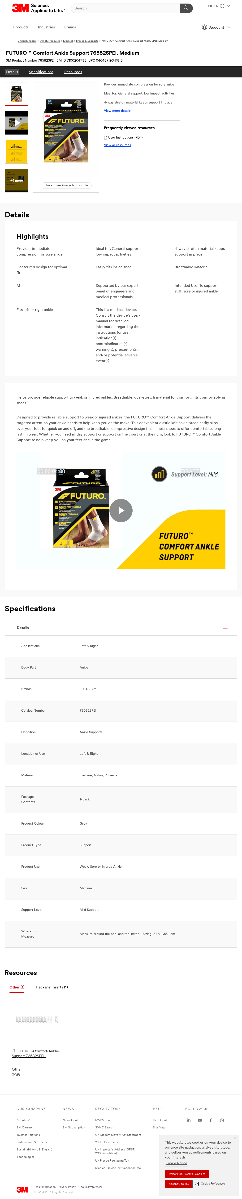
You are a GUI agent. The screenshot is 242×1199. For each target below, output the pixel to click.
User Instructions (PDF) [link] (125, 137)
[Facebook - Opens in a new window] (210, 1120)
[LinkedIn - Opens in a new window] (188, 1120)
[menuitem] (12, 72)
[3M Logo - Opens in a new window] (39, 8)
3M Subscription (74, 1127)
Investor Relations (28, 1134)
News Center (71, 1120)
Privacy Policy (67, 1187)
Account (216, 28)
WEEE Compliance (108, 1142)
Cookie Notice (176, 1163)
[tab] (16, 987)
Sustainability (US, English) (34, 1149)
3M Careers (25, 1127)
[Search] (186, 8)
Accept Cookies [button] (179, 1184)
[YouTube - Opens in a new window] (199, 1120)
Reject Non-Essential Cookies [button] (187, 1174)
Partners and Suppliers (32, 1142)
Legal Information (45, 1187)
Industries (46, 27)
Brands (70, 27)
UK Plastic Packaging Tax (112, 1160)
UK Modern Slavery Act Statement (118, 1134)
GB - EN (213, 6)
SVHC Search (104, 1127)
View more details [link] (117, 111)
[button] (210, 1184)
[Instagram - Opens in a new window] (221, 1120)
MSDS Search (104, 1120)
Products (21, 27)
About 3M (23, 1120)
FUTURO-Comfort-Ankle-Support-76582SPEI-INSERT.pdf (36, 1054)
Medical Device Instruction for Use (118, 1168)
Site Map (159, 1127)
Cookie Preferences (90, 1187)
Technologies (26, 1157)
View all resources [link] (117, 145)
